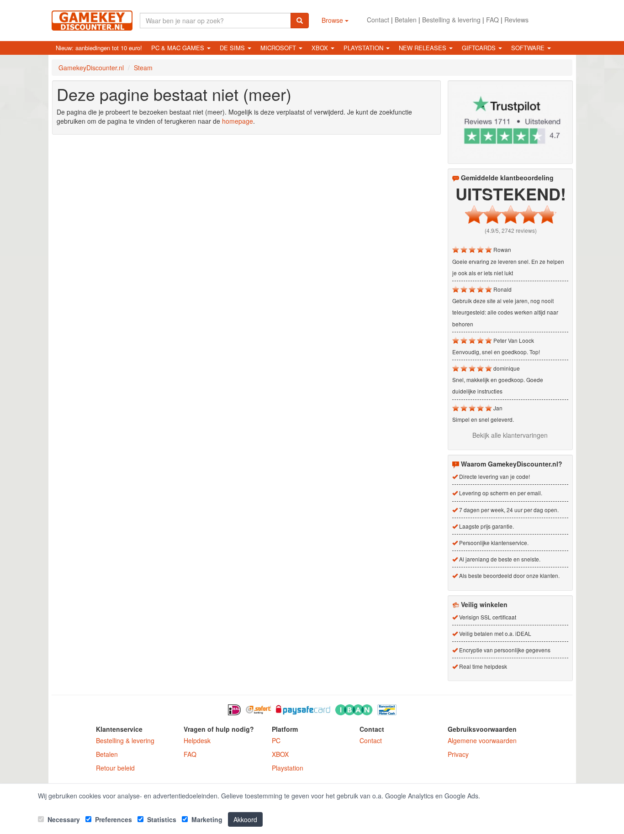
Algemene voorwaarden (482, 740)
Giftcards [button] (479, 47)
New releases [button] (423, 47)
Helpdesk (197, 740)
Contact (378, 19)
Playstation (287, 767)
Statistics (160, 819)
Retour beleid (115, 767)
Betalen (406, 19)
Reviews (516, 19)
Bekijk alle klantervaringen (510, 435)
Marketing (206, 819)
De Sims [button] (233, 47)
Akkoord (245, 819)
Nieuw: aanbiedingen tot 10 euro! (99, 47)
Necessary (63, 819)
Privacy (458, 754)
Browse (333, 20)
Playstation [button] (364, 47)
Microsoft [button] (279, 47)
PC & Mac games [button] (178, 47)
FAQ (492, 19)
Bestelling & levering (451, 19)
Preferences (112, 819)
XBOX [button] (321, 47)
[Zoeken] (300, 20)
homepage (237, 121)
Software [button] (528, 47)
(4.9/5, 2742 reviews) (511, 230)
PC (276, 740)
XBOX (280, 754)
